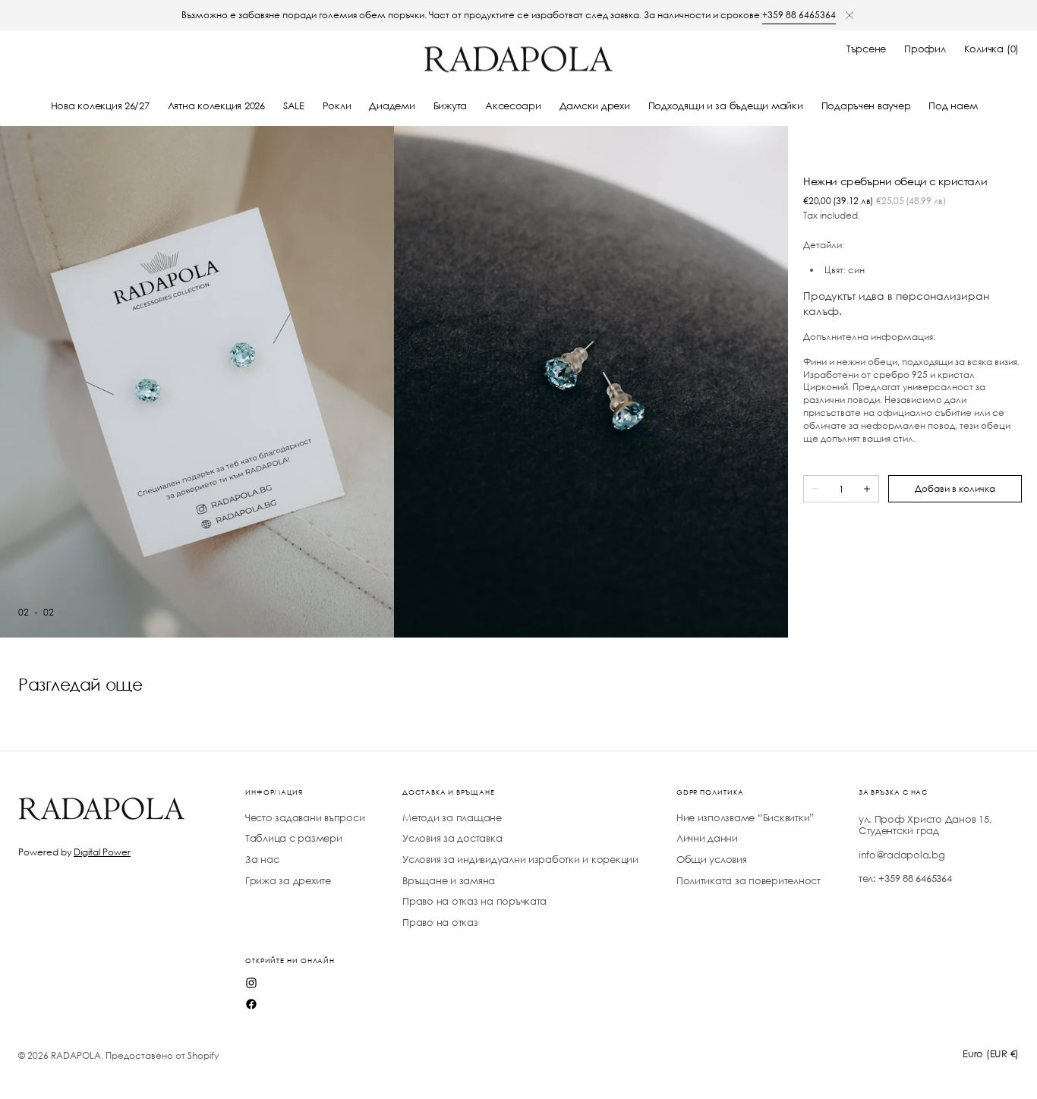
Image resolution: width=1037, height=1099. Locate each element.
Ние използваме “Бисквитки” (745, 818)
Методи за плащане (452, 818)
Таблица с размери (293, 838)
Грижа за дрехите (288, 880)
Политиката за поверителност (748, 880)
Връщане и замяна (448, 880)
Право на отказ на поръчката (474, 901)
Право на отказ (440, 922)
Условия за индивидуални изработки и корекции (520, 859)
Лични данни (707, 838)
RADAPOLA (76, 1055)
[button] (866, 49)
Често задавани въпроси (304, 818)
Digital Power (102, 852)
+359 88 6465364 (799, 14)
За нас (262, 859)
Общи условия (711, 859)
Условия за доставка (452, 838)
